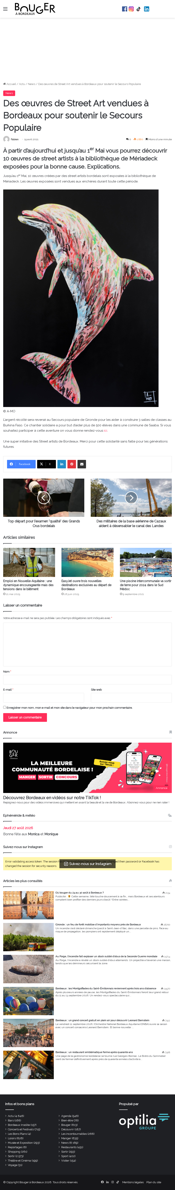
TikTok (139, 8)
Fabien (15, 139)
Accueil (11, 84)
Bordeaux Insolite (19, 1124)
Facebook (124, 8)
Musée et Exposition (20, 1142)
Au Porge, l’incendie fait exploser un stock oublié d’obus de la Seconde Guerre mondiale (106, 956)
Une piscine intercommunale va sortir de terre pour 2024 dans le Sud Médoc (145, 585)
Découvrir (67, 1129)
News (31, 84)
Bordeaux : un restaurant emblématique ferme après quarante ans (94, 1052)
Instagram (131, 8)
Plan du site (153, 1182)
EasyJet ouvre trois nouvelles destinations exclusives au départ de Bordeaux (86, 585)
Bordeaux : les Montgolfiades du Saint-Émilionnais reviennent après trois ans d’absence (105, 988)
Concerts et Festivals (21, 1129)
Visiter (65, 1160)
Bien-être (67, 1120)
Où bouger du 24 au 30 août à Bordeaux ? (79, 892)
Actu (22, 84)
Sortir (64, 1151)
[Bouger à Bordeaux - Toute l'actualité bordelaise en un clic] (35, 9)
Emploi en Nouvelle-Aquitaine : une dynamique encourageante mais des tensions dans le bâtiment (28, 585)
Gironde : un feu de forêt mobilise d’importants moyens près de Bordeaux (98, 924)
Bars (11, 1120)
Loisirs (12, 1138)
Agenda (66, 1116)
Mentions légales (133, 1182)
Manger (66, 1138)
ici (105, 430)
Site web (96, 689)
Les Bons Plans (17, 1133)
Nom (7, 671)
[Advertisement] (87, 50)
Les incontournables (74, 1133)
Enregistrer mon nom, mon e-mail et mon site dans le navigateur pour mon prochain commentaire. (70, 707)
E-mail (8, 689)
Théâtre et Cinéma (19, 1160)
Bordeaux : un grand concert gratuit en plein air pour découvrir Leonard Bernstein (102, 1020)
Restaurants (68, 1147)
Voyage (12, 1165)
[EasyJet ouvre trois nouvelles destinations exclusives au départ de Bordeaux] (87, 562)
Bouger (66, 1124)
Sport (64, 1156)
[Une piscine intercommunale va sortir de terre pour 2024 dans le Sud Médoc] (146, 562)
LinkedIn (146, 8)
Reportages (15, 1147)
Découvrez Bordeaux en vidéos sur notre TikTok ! (52, 797)
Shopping (14, 1151)
